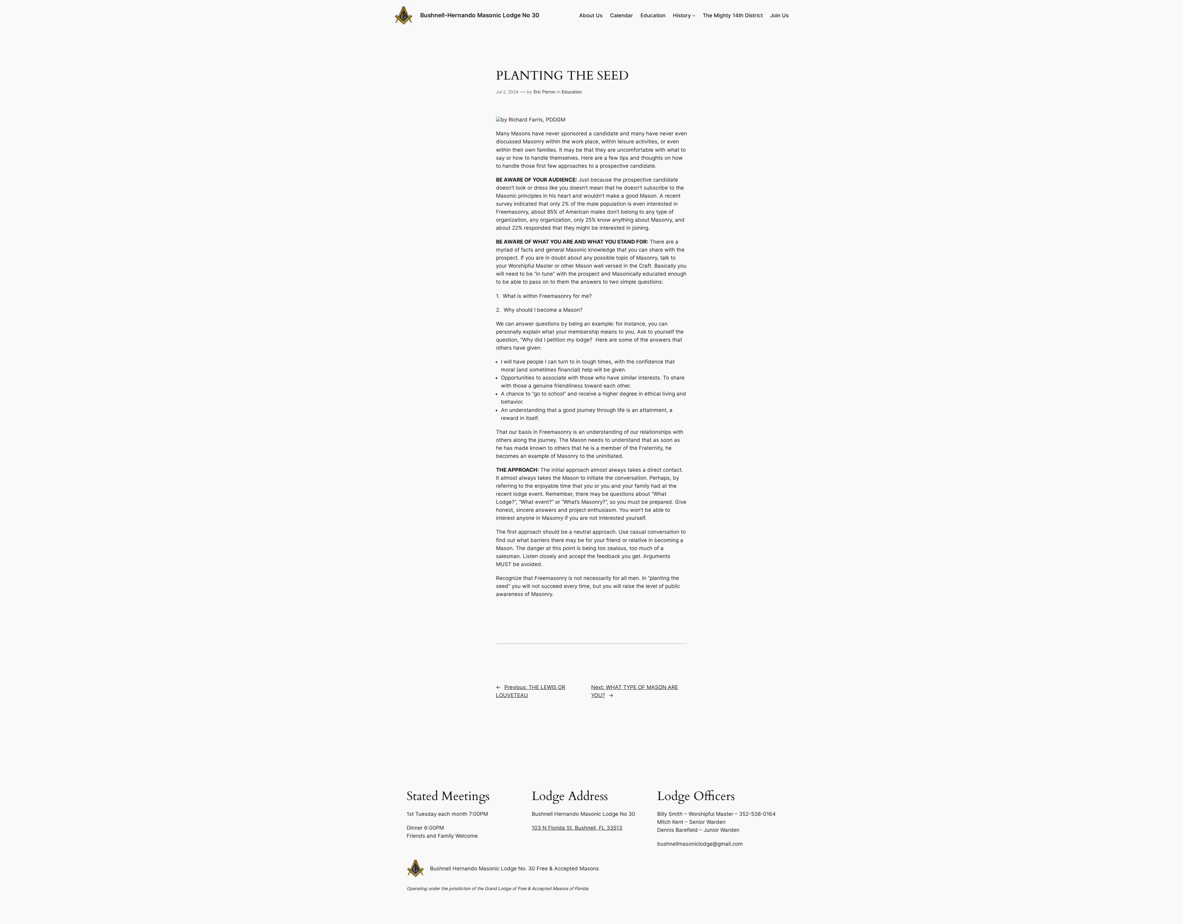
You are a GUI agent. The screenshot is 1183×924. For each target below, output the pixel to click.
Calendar (621, 15)
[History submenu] (693, 15)
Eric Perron (544, 91)
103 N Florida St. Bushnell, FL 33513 (577, 828)
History (682, 15)
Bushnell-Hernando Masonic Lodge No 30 (479, 15)
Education (652, 15)
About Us (591, 15)
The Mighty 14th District (733, 15)
